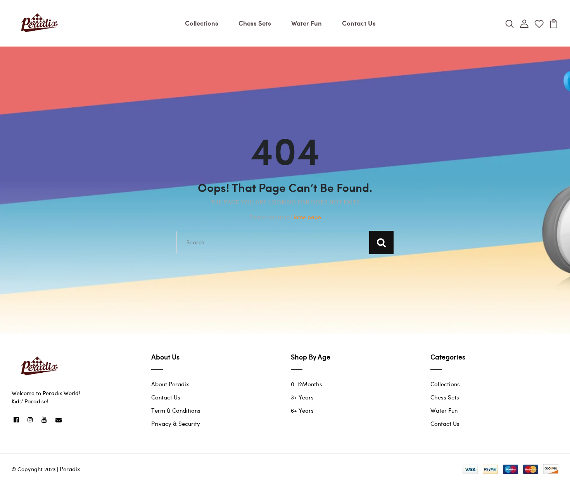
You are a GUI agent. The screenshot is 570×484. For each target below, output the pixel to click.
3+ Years (302, 397)
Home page (306, 217)
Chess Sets (254, 23)
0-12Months (306, 384)
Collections (201, 23)
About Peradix (170, 384)
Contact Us (359, 23)
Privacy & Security (175, 423)
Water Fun (306, 23)
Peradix (70, 469)
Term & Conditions (175, 410)
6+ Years (302, 410)
